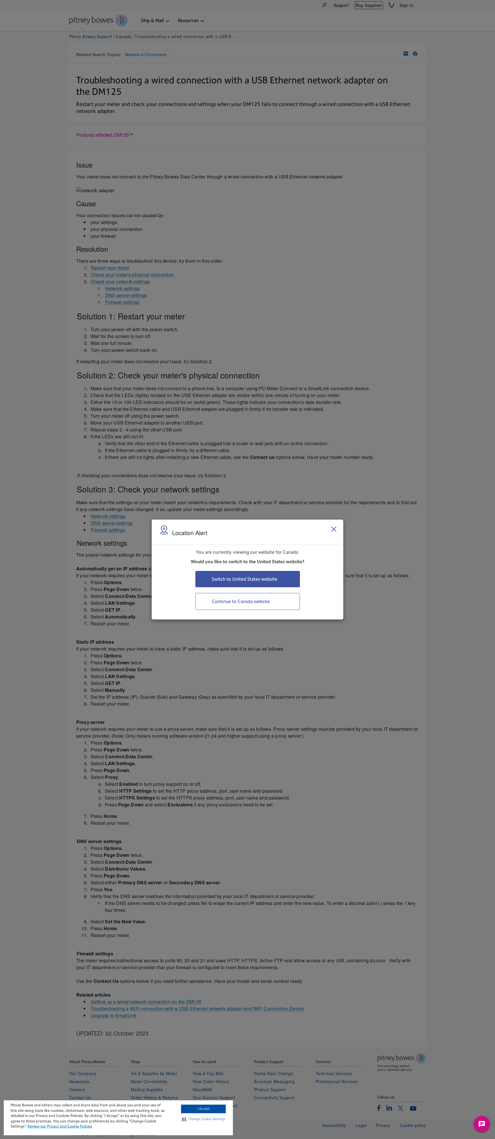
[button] (203, 1119)
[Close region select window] (334, 529)
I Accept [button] (203, 1109)
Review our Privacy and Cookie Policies (60, 1126)
